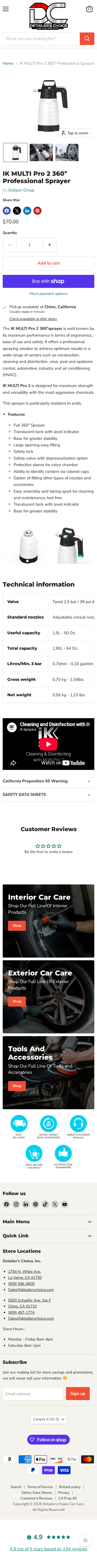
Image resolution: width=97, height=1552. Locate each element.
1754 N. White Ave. (24, 1271)
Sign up (77, 1394)
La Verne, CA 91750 (25, 1277)
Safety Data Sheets (37, 1492)
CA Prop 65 (67, 1498)
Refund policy (70, 1487)
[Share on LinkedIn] (27, 211)
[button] (15, 152)
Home (8, 63)
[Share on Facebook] (7, 211)
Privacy (64, 1492)
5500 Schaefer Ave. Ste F (29, 1300)
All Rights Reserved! (48, 1509)
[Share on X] (17, 211)
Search (16, 1487)
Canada (46, 1419)
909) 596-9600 (21, 1283)
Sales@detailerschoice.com (31, 1289)
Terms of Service (40, 1487)
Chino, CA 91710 (22, 1306)
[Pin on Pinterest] (37, 211)
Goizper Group (21, 190)
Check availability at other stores (33, 319)
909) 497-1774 (21, 1312)
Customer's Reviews (36, 1498)
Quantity (10, 233)
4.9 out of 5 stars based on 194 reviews (48, 1549)
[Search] (87, 38)
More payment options (49, 294)
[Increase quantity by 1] (50, 245)
